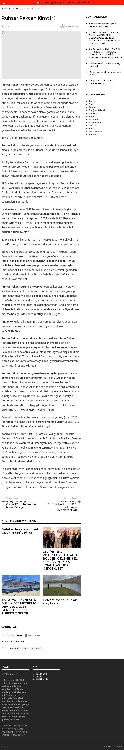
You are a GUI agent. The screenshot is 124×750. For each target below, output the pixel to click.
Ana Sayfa (108, 746)
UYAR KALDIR (42, 679)
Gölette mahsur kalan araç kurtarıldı (60, 601)
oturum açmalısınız (33, 648)
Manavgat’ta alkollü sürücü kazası (105, 73)
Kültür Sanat (95, 122)
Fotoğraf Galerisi (97, 110)
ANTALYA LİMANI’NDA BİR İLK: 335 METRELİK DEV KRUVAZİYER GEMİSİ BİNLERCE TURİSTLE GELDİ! (19, 606)
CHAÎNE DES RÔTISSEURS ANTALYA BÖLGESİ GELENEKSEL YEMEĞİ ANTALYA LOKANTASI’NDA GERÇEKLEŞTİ (60, 560)
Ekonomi (93, 107)
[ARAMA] (121, 2)
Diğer (91, 104)
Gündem (93, 113)
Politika (92, 125)
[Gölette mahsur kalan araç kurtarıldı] (62, 585)
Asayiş (92, 101)
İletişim (39, 676)
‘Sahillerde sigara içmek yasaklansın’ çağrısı (20, 530)
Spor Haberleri (95, 131)
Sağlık (92, 128)
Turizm (92, 134)
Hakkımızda (41, 674)
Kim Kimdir (94, 119)
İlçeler (92, 116)
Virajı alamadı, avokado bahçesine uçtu (102, 82)
